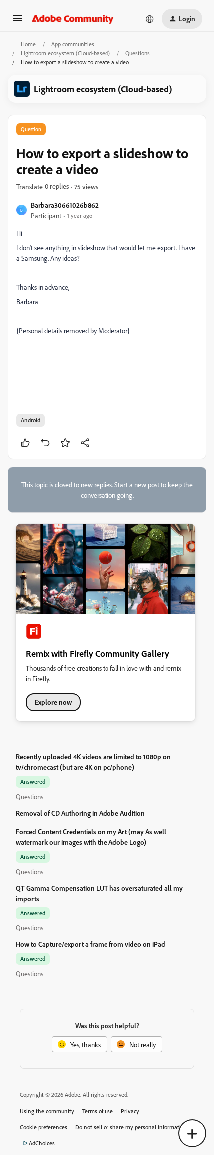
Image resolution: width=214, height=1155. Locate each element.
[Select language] (150, 19)
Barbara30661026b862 (65, 205)
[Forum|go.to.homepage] (73, 19)
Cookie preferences (43, 1127)
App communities (72, 44)
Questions (137, 53)
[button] (18, 21)
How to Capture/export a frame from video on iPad (90, 944)
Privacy (130, 1111)
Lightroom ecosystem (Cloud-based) (65, 53)
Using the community (47, 1111)
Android (30, 420)
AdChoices (42, 1143)
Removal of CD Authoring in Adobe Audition (80, 813)
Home (28, 44)
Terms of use (97, 1111)
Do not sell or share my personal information (131, 1127)
